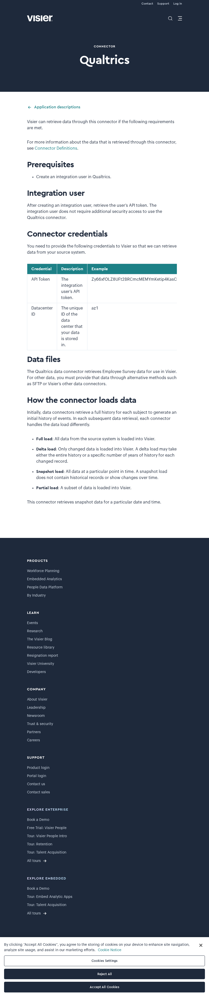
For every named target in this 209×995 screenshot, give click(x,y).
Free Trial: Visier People (47, 828)
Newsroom (36, 716)
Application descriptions (57, 107)
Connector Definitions (56, 148)
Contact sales (38, 792)
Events (32, 623)
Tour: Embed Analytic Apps (49, 897)
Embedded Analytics (44, 579)
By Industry (36, 595)
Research (35, 631)
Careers (33, 740)
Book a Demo (38, 820)
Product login (38, 768)
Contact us (36, 784)
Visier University (40, 664)
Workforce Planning (43, 571)
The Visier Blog (39, 639)
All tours (34, 861)
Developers (36, 672)
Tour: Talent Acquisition (46, 852)
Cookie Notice (109, 950)
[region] (104, 966)
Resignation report (42, 655)
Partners (34, 732)
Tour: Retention (39, 844)
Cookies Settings (104, 960)
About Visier (37, 699)
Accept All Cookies (104, 987)
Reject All (104, 974)
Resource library (40, 647)
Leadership (36, 707)
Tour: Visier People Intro (47, 836)
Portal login (36, 776)
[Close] (200, 945)
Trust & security (40, 724)
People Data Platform (45, 587)
